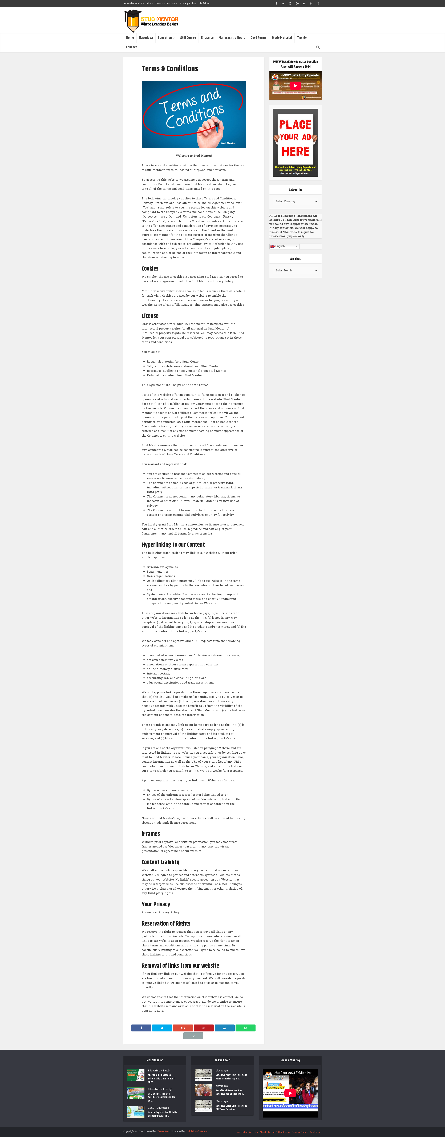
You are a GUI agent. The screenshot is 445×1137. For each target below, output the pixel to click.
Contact (131, 47)
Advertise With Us (133, 3)
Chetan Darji (163, 1131)
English (280, 246)
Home (130, 38)
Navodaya (146, 38)
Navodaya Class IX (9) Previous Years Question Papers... (231, 1076)
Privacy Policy (188, 3)
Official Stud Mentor (197, 1131)
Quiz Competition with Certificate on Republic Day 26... (161, 1097)
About (149, 3)
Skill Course (188, 38)
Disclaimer (205, 3)
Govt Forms (258, 38)
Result (166, 1070)
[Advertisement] (258, 20)
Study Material (282, 38)
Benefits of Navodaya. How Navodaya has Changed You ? (230, 1092)
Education (165, 38)
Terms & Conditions (166, 3)
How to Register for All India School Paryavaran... (162, 1114)
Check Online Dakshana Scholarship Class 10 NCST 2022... (161, 1078)
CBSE (151, 1108)
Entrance (207, 38)
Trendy (302, 38)
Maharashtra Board (232, 38)
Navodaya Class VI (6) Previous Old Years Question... (231, 1107)
